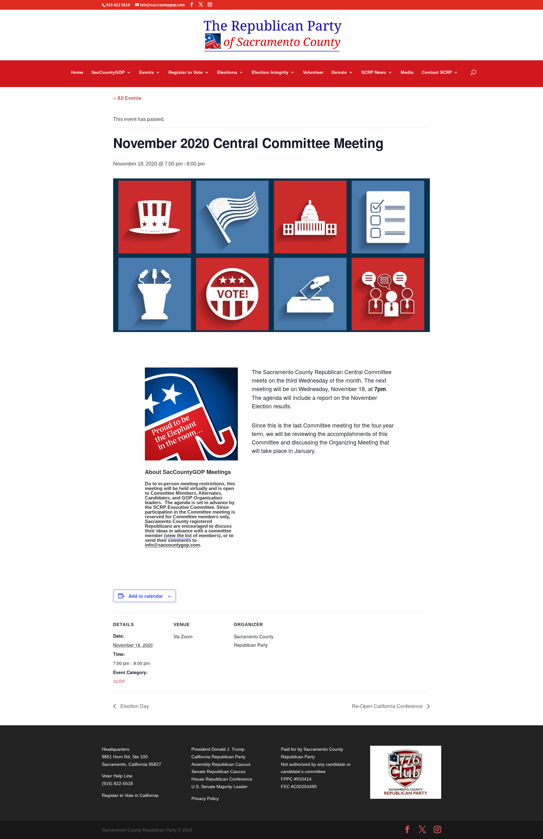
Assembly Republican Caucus (220, 764)
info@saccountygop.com (172, 545)
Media (407, 72)
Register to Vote (185, 72)
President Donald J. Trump (217, 749)
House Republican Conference (221, 779)
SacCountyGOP (108, 72)
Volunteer (313, 72)
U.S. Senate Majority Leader (219, 786)
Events (146, 72)
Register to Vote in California (130, 795)
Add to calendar (146, 596)
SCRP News (373, 72)
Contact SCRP (437, 72)
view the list (179, 535)
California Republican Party (218, 756)
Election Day (134, 706)
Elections (227, 72)
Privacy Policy (205, 798)
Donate (339, 72)
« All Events (127, 97)
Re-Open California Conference (388, 706)
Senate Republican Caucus (218, 771)
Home (77, 72)
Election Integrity (270, 72)
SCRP (119, 681)
